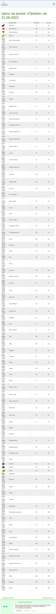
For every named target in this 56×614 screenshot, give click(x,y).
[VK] (6, 606)
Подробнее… (35, 610)
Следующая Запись (48, 598)
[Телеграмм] (4, 606)
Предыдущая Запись (8, 598)
